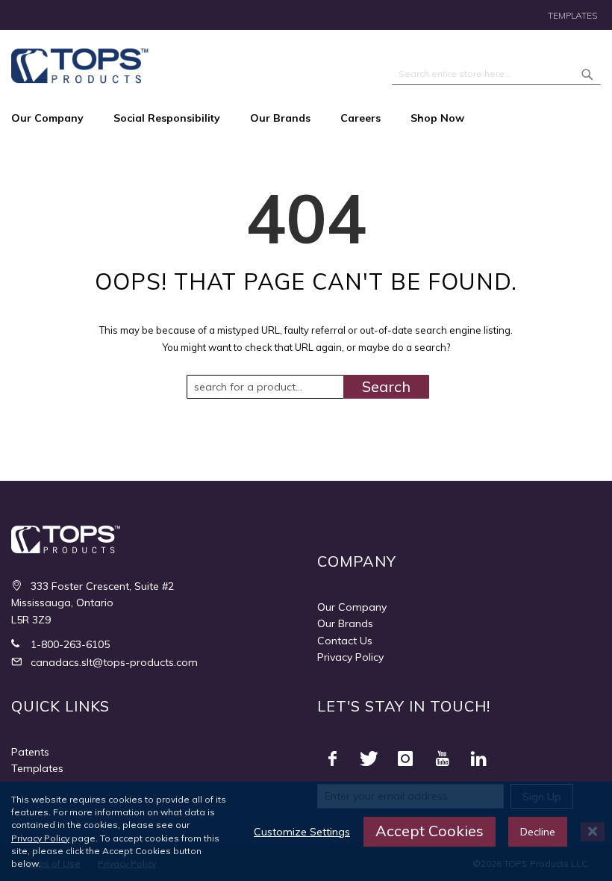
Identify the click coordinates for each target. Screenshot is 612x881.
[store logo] (80, 66)
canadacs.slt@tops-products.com (113, 662)
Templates (572, 15)
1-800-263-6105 (69, 644)
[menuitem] (55, 119)
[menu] (306, 119)
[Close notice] (593, 831)
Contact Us (344, 640)
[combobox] (496, 74)
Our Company (352, 607)
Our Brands (345, 623)
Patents (30, 752)
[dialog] (306, 831)
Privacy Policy (350, 657)
